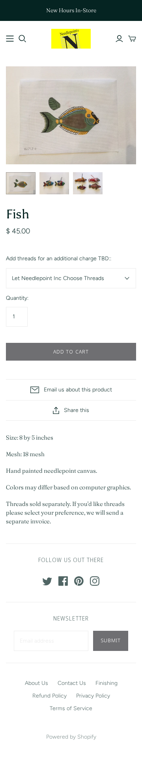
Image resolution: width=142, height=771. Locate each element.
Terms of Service (71, 708)
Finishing (106, 683)
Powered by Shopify (71, 736)
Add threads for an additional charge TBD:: (58, 258)
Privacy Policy (93, 695)
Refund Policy (49, 695)
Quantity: (17, 298)
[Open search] (22, 39)
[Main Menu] (10, 39)
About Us (36, 683)
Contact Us (72, 683)
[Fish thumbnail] (21, 183)
